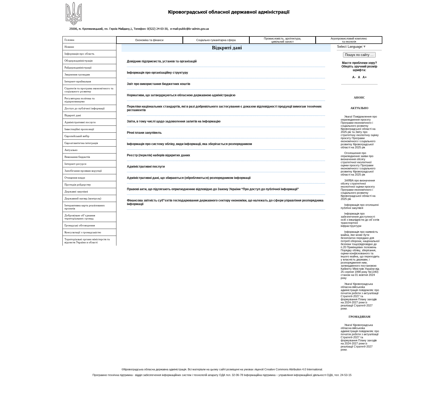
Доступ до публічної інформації (84, 108)
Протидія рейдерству (77, 184)
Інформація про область (79, 53)
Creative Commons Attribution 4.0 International (293, 369)
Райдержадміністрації (77, 67)
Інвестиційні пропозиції (79, 129)
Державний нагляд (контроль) (82, 198)
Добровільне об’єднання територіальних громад (79, 217)
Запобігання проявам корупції (83, 170)
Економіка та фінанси (149, 40)
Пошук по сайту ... (359, 55)
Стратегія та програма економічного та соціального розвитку (88, 90)
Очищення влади (74, 177)
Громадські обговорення (79, 225)
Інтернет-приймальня (77, 81)
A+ (365, 77)
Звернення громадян (77, 74)
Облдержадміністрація (78, 60)
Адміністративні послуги (80, 122)
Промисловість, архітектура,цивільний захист (282, 40)
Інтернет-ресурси (75, 163)
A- (354, 77)
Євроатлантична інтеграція (81, 142)
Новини (69, 46)
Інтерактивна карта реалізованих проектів (84, 207)
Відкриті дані (72, 115)
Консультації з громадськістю (82, 232)
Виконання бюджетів (77, 156)
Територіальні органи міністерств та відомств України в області (87, 241)
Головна (69, 39)
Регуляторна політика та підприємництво (79, 100)
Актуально (71, 149)
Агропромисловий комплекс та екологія (349, 40)
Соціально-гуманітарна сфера (216, 40)
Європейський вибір (76, 136)
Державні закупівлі (76, 191)
